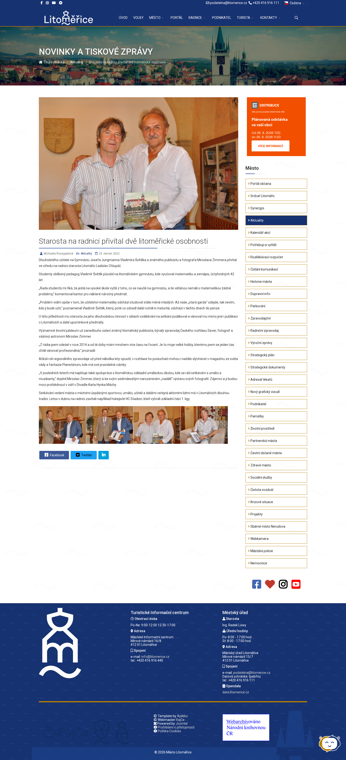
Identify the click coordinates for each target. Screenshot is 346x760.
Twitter (86, 455)
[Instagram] (47, 3)
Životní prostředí (262, 428)
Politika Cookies (169, 731)
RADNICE (195, 18)
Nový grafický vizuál (265, 392)
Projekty (256, 514)
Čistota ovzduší (261, 490)
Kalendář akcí (260, 232)
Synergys (257, 208)
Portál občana (260, 184)
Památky (257, 416)
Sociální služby (261, 477)
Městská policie (261, 551)
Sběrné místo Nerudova (267, 526)
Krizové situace (261, 502)
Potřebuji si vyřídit (263, 245)
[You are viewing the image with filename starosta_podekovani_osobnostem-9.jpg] (204, 425)
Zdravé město (260, 465)
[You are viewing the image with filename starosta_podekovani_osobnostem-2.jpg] (109, 425)
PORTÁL (177, 18)
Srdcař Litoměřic (262, 196)
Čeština (295, 3)
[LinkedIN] (103, 455)
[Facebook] (60, 3)
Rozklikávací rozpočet (266, 257)
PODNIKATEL (221, 18)
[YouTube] (296, 584)
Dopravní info (260, 294)
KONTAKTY (268, 18)
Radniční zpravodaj (264, 330)
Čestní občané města (266, 453)
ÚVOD (123, 18)
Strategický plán (262, 355)
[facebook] (41, 3)
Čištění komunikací (264, 269)
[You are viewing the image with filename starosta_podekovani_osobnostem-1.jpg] (62, 425)
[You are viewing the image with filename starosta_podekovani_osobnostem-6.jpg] (157, 425)
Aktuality (86, 253)
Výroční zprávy (261, 343)
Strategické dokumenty (267, 367)
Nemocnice (258, 563)
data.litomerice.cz (235, 692)
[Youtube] (54, 3)
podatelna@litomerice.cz (228, 3)
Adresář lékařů (261, 379)
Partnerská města (263, 441)
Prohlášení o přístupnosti (176, 727)
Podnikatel (258, 404)
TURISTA (243, 18)
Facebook (56, 455)
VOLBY (138, 18)
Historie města (261, 281)
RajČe (180, 720)
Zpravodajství (260, 318)
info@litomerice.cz (155, 657)
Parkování (257, 306)
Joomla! (182, 723)
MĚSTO (155, 18)
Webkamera (259, 539)
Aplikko (182, 716)
